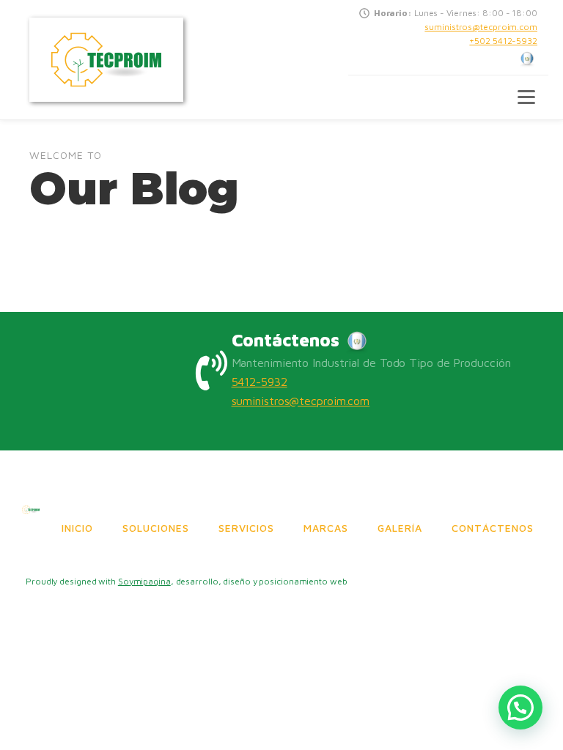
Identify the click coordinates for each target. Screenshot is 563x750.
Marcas (325, 527)
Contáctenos (493, 527)
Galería (400, 527)
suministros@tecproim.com (480, 26)
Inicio (77, 527)
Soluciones (155, 527)
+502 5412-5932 (503, 40)
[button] (520, 707)
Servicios (246, 527)
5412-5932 (259, 381)
